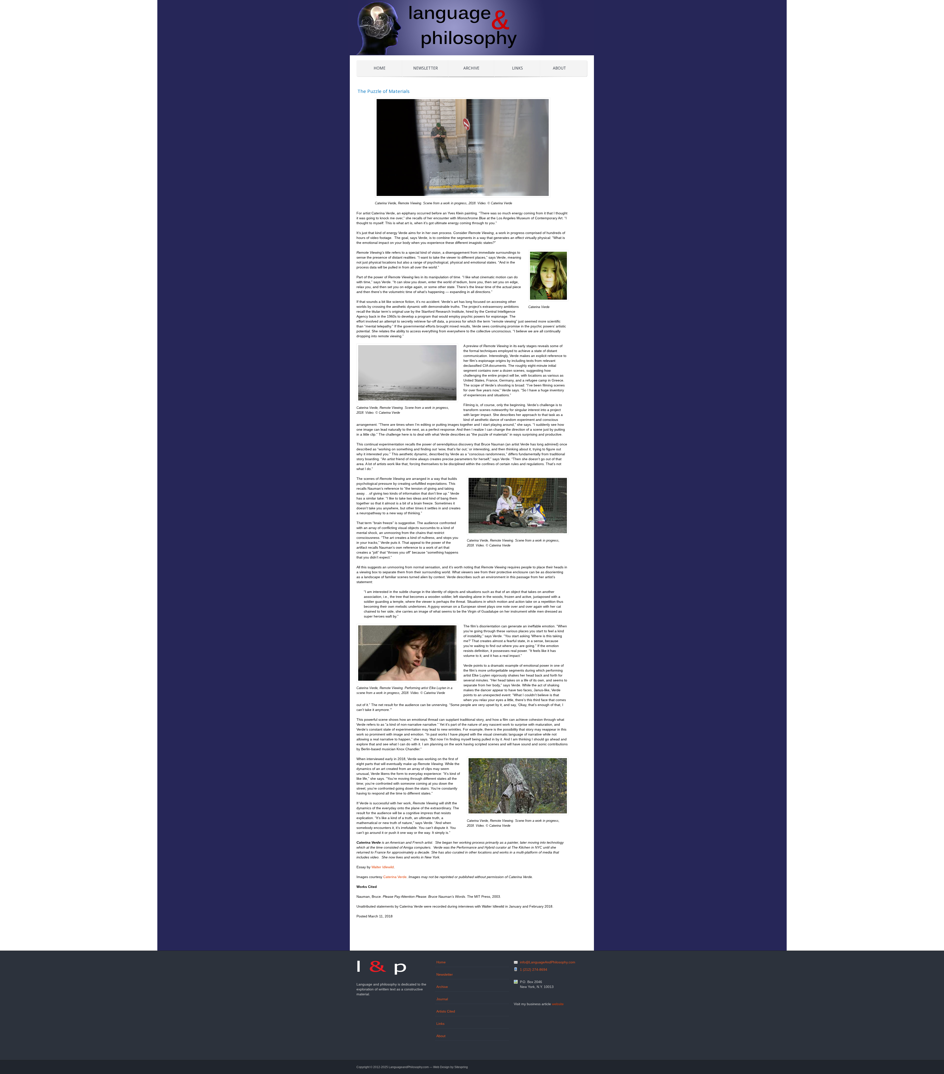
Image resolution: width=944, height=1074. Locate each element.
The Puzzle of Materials (383, 91)
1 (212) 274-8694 (533, 969)
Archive (471, 68)
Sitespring (461, 1067)
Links (517, 68)
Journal (442, 999)
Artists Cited (445, 1011)
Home (379, 68)
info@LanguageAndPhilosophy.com (547, 962)
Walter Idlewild (382, 867)
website (558, 1004)
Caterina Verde (395, 877)
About (559, 68)
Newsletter (425, 68)
